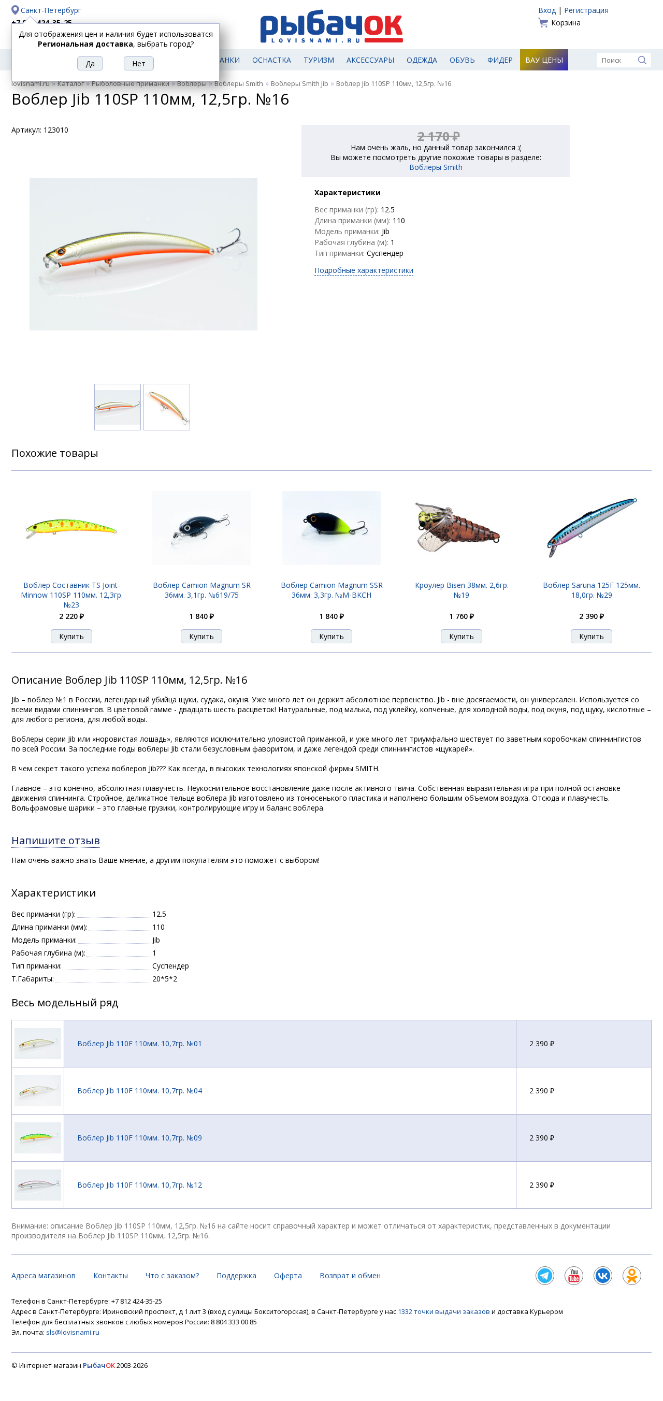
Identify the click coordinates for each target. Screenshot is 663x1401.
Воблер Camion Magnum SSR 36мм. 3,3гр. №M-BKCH (332, 590)
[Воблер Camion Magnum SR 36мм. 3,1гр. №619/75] (201, 575)
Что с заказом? (172, 1275)
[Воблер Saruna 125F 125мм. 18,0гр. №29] (591, 575)
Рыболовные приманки (130, 83)
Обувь (462, 60)
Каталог (70, 83)
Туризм (319, 60)
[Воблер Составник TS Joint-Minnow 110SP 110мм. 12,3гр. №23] (71, 574)
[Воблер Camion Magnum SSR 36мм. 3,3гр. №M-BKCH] (331, 575)
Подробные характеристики (363, 270)
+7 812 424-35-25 (41, 22)
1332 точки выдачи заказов (445, 1311)
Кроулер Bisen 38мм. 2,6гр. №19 (462, 590)
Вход (547, 10)
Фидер (500, 60)
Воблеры (192, 83)
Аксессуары (370, 60)
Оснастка (271, 60)
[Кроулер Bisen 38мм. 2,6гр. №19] (461, 575)
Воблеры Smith (238, 83)
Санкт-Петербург (51, 10)
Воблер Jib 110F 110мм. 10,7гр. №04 (139, 1090)
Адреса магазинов (43, 1275)
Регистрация (586, 10)
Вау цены (544, 60)
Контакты (110, 1275)
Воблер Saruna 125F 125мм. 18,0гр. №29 (591, 590)
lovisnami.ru (30, 83)
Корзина (566, 22)
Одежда (422, 60)
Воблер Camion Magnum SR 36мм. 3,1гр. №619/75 (202, 590)
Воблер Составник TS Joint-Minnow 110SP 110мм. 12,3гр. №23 (72, 595)
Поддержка (236, 1275)
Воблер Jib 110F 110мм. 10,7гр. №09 (139, 1138)
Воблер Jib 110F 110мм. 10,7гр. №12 (139, 1185)
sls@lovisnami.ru (72, 1332)
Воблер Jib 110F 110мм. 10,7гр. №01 (139, 1043)
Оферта (288, 1275)
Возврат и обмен (350, 1275)
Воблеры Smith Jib (299, 83)
